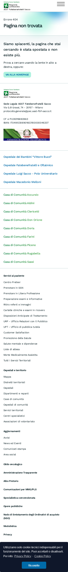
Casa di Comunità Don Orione (22, 220)
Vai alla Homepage (17, 74)
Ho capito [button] (33, 565)
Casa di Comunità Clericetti (21, 211)
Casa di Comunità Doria (18, 228)
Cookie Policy (42, 556)
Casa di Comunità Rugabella (21, 253)
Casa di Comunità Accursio (21, 194)
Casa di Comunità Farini (19, 236)
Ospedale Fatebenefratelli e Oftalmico (28, 165)
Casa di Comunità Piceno (19, 245)
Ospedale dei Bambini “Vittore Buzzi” (27, 156)
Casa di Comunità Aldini (19, 203)
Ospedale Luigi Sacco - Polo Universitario (30, 173)
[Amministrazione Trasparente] (26, 134)
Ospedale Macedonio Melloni (22, 182)
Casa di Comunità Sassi (18, 261)
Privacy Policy (22, 556)
